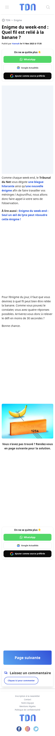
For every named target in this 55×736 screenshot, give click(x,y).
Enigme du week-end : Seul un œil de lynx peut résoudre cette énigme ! (25, 215)
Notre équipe (27, 703)
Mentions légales (27, 706)
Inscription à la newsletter (27, 696)
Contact (27, 699)
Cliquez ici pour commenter (21, 680)
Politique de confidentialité (27, 709)
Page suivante (27, 657)
